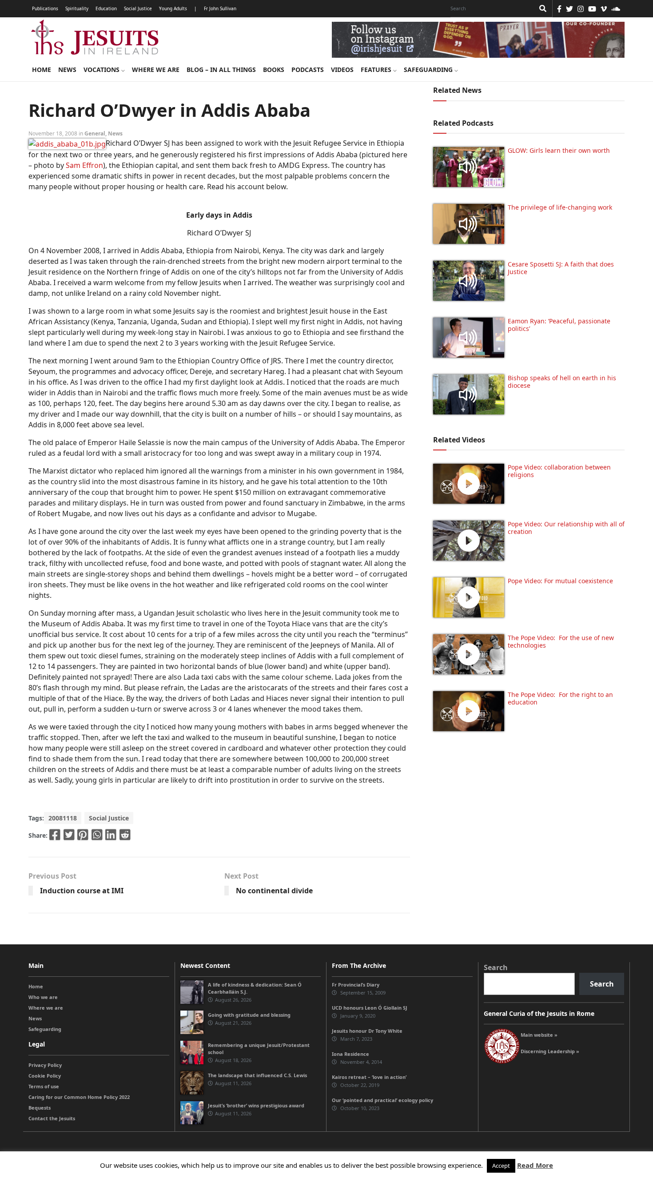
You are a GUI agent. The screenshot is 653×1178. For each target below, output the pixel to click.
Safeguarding (429, 69)
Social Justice (138, 8)
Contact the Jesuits (51, 1118)
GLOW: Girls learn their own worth (559, 150)
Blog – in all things (221, 69)
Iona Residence (350, 1054)
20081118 (62, 818)
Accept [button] (501, 1166)
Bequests (39, 1107)
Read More (535, 1165)
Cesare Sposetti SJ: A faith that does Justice (561, 268)
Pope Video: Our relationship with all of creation (566, 528)
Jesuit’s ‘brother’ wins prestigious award (256, 1105)
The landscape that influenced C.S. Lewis (257, 1075)
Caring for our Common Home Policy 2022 (79, 1097)
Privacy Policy (45, 1065)
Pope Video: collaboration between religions (559, 471)
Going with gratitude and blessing (249, 1014)
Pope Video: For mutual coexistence (560, 581)
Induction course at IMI (81, 890)
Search (496, 967)
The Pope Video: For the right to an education (560, 698)
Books (273, 69)
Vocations (102, 69)
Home (41, 69)
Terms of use (43, 1086)
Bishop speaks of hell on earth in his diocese (562, 382)
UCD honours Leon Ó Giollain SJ (369, 1007)
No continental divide (274, 890)
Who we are (43, 997)
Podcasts (307, 69)
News (67, 69)
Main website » (539, 1034)
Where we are (155, 69)
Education (106, 8)
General (94, 133)
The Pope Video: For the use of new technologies (561, 641)
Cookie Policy (44, 1075)
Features (377, 69)
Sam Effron (84, 165)
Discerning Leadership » (550, 1051)
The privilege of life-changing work (560, 207)
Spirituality (76, 8)
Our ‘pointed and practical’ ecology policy (382, 1100)
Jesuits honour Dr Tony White (367, 1030)
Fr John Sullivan (220, 8)
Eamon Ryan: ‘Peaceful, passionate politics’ (559, 325)
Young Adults (173, 8)
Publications (45, 8)
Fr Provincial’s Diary (355, 984)
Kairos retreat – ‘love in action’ (369, 1077)
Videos (342, 69)
